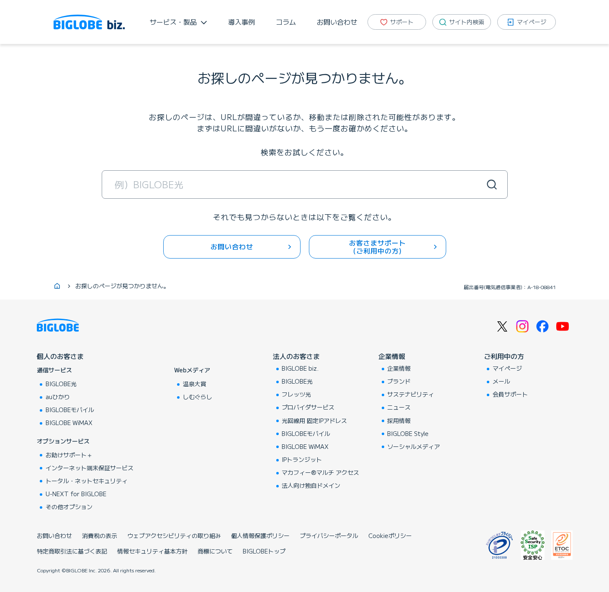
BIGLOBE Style (408, 433)
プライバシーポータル (329, 535)
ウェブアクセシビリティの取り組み (174, 535)
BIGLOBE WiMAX (69, 422)
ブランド (399, 381)
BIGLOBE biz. (300, 368)
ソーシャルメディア (413, 446)
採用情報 (399, 420)
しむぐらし (197, 396)
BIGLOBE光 (61, 383)
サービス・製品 (173, 22)
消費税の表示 (99, 535)
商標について (215, 551)
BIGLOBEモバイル (70, 409)
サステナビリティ (410, 394)
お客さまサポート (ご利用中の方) (377, 247)
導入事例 (241, 22)
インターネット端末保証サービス (90, 468)
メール (501, 381)
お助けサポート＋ (69, 455)
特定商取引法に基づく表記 (72, 551)
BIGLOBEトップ (264, 551)
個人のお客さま (60, 356)
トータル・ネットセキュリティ (87, 481)
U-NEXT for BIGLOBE (76, 493)
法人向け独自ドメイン (311, 485)
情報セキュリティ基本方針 (152, 551)
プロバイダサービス (308, 407)
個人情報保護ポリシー (260, 535)
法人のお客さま (296, 356)
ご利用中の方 (504, 356)
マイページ (507, 368)
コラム (286, 22)
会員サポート (510, 394)
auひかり (58, 396)
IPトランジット (302, 459)
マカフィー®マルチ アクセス (320, 472)
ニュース (399, 407)
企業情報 (391, 356)
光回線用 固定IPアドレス (314, 420)
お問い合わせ (337, 22)
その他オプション (69, 506)
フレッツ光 (296, 394)
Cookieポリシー (390, 535)
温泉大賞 (194, 383)
